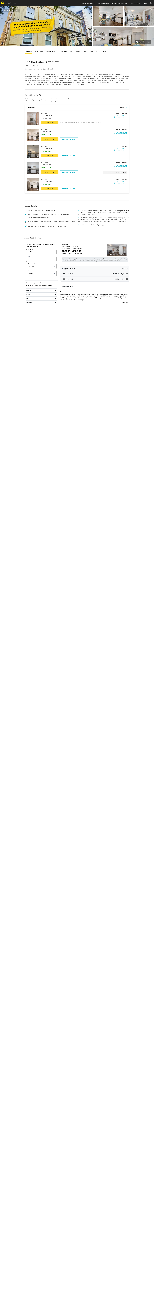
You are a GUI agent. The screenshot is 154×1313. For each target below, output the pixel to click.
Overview (28, 51)
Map (85, 51)
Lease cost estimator (121, 117)
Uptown (28, 59)
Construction (136, 3)
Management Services (120, 3)
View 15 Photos (144, 42)
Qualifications (75, 51)
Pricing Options (123, 115)
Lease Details (51, 51)
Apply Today (50, 122)
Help (145, 3)
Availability (39, 51)
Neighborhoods (103, 3)
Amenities (63, 51)
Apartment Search (88, 3)
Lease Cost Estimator (98, 51)
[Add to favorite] (151, 9)
